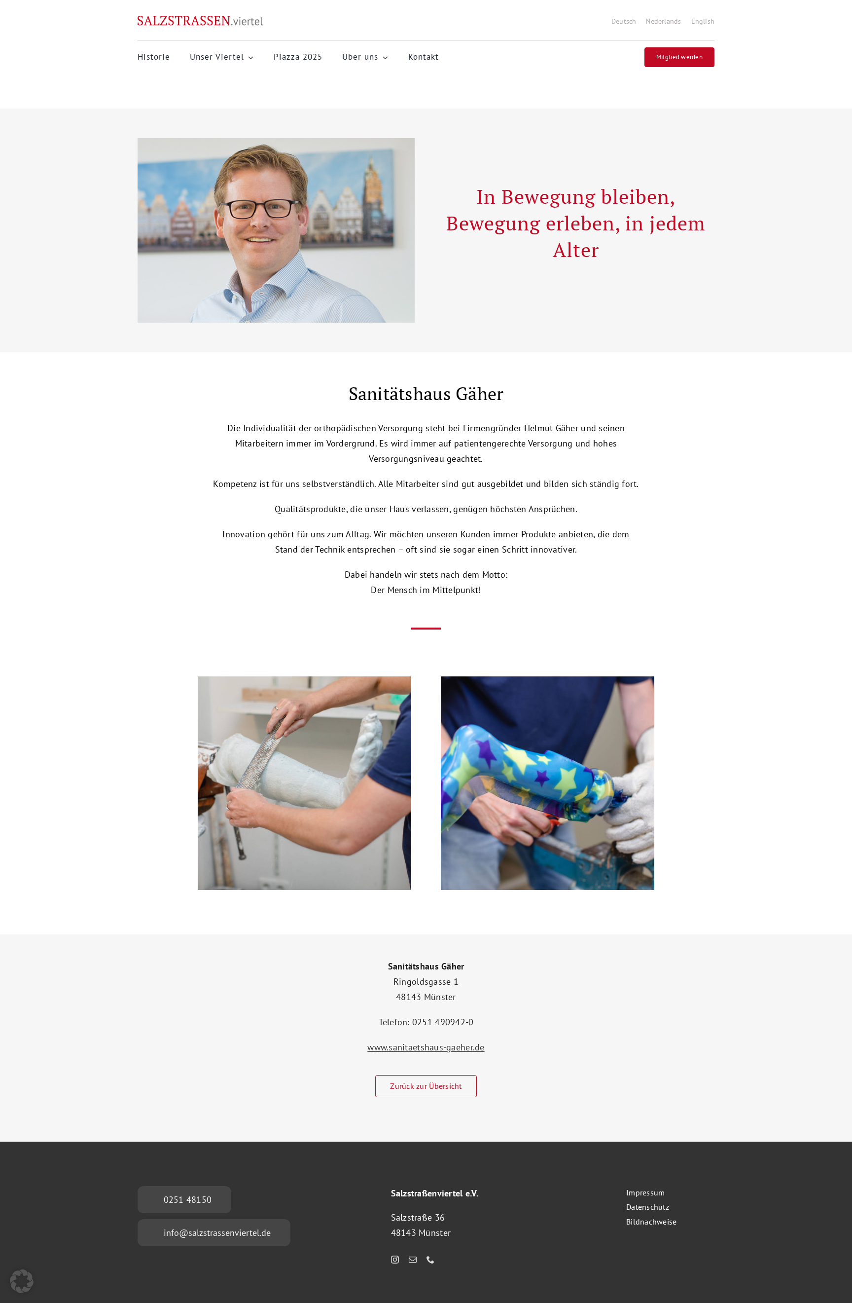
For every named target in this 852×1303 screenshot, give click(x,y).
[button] (21, 1281)
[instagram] (395, 1260)
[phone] (430, 1260)
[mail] (413, 1260)
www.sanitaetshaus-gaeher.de (425, 1047)
